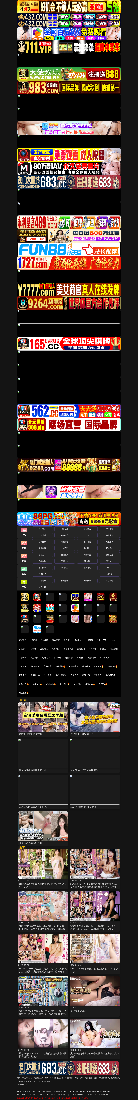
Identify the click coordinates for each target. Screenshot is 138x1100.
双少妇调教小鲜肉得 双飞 (83, 806)
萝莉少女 (109, 529)
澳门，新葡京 (61, 675)
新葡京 (22, 649)
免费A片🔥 (37, 684)
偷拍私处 (57, 657)
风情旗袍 (42, 561)
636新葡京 (73, 666)
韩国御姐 (64, 542)
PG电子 (78, 640)
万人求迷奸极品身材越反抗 (33, 806)
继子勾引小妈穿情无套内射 (33, 770)
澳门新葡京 (104, 657)
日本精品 (64, 535)
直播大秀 (97, 675)
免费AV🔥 (103, 684)
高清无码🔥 (90, 684)
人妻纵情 (87, 580)
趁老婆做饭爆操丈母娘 (30, 733)
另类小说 (42, 587)
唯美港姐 (87, 542)
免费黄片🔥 (99, 666)
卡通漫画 (42, 567)
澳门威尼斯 (110, 675)
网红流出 (87, 548)
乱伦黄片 (46, 657)
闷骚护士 (109, 561)
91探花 (65, 548)
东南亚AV (109, 542)
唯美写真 (87, 567)
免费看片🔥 (60, 666)
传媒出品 (42, 574)
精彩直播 (92, 649)
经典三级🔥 (24, 684)
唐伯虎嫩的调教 (78, 1011)
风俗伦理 (109, 580)
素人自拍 (109, 535)
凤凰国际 (55, 649)
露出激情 (64, 567)
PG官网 (33, 640)
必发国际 (92, 657)
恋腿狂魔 (109, 555)
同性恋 (109, 574)
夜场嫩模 (80, 657)
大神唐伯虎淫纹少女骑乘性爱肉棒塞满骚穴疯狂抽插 (94, 1055)
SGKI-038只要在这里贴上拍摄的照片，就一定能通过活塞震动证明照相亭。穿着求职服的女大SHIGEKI (43, 1013)
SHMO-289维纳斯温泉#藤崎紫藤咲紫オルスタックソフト (43, 885)
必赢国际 (44, 649)
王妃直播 (34, 657)
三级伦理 (42, 535)
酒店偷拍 (114, 649)
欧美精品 (87, 529)
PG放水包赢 (68, 649)
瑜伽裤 (87, 561)
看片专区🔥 (65, 684)
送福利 (112, 640)
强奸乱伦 (64, 529)
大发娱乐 (23, 666)
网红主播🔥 (24, 692)
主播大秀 (23, 657)
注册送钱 (89, 640)
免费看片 (74, 675)
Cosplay (87, 535)
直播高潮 (81, 649)
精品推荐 (42, 529)
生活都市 (42, 580)
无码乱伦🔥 (113, 666)
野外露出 (109, 548)
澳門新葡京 (35, 666)
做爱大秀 (86, 675)
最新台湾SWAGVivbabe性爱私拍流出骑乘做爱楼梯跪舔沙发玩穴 (42, 1055)
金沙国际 (47, 675)
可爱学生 (87, 555)
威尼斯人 (23, 640)
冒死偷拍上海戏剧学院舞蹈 (84, 770)
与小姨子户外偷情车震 (82, 733)
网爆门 (109, 567)
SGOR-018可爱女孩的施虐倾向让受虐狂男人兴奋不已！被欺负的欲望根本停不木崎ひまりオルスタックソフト (94, 886)
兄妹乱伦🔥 (51, 684)
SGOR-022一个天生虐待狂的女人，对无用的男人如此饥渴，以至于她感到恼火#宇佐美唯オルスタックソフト (43, 971)
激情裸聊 (86, 666)
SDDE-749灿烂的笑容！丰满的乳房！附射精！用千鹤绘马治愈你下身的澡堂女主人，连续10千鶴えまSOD (43, 929)
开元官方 (23, 675)
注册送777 (101, 640)
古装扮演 (42, 555)
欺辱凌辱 (42, 548)
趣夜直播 (69, 657)
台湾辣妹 (42, 542)
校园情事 (64, 580)
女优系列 (64, 555)
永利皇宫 (47, 666)
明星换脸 (64, 561)
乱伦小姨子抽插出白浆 (30, 843)
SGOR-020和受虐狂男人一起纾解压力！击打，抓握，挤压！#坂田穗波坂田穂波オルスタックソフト (94, 929)
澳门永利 (67, 640)
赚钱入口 (77, 684)
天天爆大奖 (35, 675)
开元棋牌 (44, 640)
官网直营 (56, 640)
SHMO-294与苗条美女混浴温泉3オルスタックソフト (94, 970)
